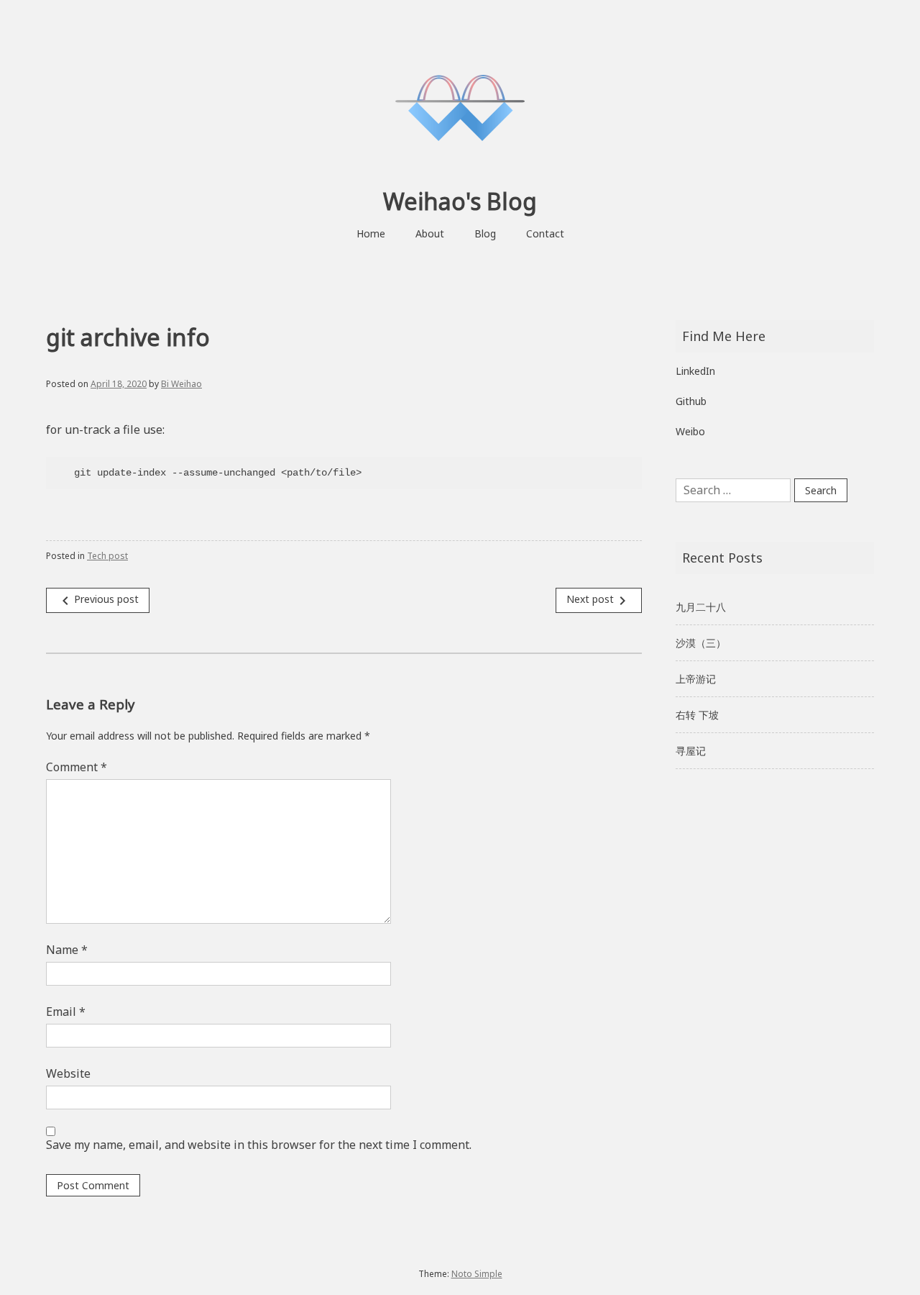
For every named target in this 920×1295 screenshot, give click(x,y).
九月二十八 (701, 607)
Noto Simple (476, 1274)
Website (68, 1073)
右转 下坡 (697, 715)
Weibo (690, 431)
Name (67, 950)
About (429, 233)
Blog (485, 233)
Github (691, 401)
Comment (76, 767)
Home (370, 233)
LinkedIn (695, 371)
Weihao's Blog (460, 201)
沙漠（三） (701, 643)
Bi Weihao (181, 384)
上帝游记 (696, 679)
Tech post (107, 556)
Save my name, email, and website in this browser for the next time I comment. (259, 1145)
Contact (545, 233)
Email (66, 1011)
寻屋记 (691, 751)
